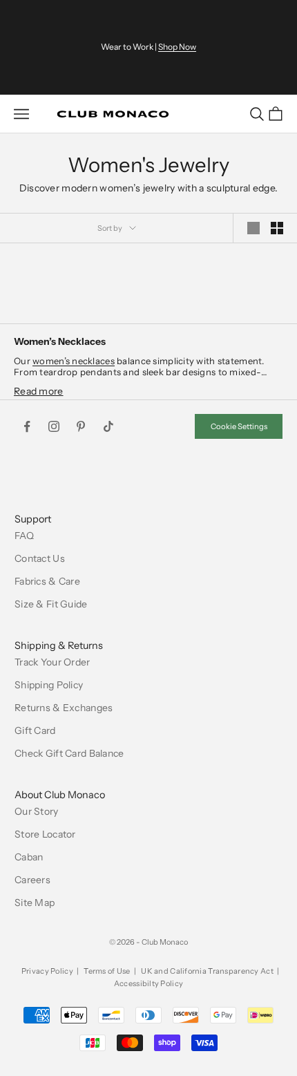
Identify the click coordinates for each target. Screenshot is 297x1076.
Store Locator (45, 834)
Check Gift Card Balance (69, 753)
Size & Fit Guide (51, 604)
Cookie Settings (239, 426)
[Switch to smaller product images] (277, 228)
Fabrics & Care (47, 581)
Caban (29, 857)
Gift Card (35, 730)
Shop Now (177, 46)
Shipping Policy (49, 685)
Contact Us (40, 558)
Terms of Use (107, 971)
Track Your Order (52, 662)
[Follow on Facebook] (27, 426)
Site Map (35, 902)
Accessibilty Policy (148, 983)
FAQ (24, 535)
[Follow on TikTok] (108, 426)
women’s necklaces (73, 360)
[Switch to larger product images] (253, 228)
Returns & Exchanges (64, 707)
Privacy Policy (47, 971)
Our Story (37, 811)
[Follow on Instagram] (54, 426)
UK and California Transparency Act (207, 971)
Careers (32, 880)
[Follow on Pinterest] (81, 426)
